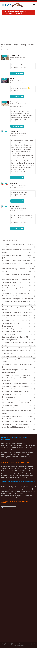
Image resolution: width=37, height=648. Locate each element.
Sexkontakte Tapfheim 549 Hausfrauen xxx (18, 356)
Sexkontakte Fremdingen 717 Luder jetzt (18, 421)
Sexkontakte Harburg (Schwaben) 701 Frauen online (18, 270)
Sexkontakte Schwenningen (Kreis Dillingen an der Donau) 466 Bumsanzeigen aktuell (18, 401)
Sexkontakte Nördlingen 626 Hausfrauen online (18, 275)
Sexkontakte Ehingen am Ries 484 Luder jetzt (18, 379)
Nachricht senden (16, 73)
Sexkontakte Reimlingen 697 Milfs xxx (18, 260)
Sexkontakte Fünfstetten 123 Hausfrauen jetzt (18, 324)
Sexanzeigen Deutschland (19, 644)
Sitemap (22, 645)
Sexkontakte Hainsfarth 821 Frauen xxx (18, 375)
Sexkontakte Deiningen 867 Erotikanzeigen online (18, 264)
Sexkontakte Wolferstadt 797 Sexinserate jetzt (18, 406)
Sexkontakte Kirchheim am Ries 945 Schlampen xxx (18, 352)
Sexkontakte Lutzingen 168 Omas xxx (18, 383)
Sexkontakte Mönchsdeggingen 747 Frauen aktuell (18, 245)
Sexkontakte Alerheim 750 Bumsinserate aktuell (18, 251)
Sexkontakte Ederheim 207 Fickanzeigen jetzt (18, 283)
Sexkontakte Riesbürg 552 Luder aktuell (18, 320)
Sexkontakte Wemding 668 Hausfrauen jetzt (18, 299)
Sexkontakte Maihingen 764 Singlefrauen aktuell (18, 332)
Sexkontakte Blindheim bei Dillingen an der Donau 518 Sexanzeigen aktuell (18, 425)
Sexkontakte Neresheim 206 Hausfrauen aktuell (18, 412)
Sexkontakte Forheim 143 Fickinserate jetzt (18, 302)
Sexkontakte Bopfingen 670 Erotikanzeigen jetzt (18, 395)
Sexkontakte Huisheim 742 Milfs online (18, 280)
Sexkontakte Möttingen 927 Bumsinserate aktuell (18, 59)
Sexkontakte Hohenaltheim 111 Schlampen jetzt (18, 256)
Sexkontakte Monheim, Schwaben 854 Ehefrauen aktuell (18, 387)
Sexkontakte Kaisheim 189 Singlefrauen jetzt (18, 348)
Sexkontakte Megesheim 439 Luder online (18, 329)
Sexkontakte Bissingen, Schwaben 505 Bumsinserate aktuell (18, 294)
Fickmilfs (29, 644)
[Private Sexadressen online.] (12, 5)
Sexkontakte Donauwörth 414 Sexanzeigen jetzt (18, 365)
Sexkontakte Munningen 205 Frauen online (18, 312)
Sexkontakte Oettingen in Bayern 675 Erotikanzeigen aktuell (18, 338)
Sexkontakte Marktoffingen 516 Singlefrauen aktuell (18, 343)
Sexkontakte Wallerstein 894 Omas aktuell (18, 316)
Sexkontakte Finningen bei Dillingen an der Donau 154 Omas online (18, 417)
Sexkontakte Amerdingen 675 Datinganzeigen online (18, 308)
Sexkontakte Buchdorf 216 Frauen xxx (18, 392)
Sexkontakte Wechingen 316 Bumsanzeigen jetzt (18, 289)
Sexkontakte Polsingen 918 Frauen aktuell (18, 360)
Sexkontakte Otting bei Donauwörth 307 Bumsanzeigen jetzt (18, 371)
